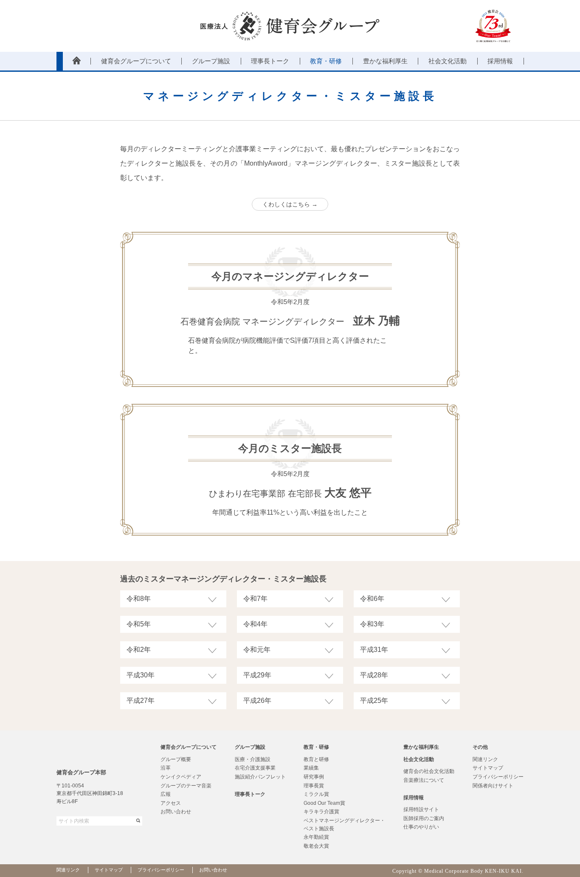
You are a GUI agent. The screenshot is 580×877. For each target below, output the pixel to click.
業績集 (311, 768)
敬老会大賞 (316, 846)
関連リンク (485, 759)
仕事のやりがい (421, 827)
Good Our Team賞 (324, 803)
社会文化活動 (418, 759)
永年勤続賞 (316, 837)
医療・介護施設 (252, 759)
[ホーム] (76, 61)
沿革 (165, 768)
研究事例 (314, 777)
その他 (480, 747)
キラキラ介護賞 (321, 812)
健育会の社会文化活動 (428, 771)
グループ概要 (175, 759)
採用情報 (413, 798)
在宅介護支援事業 (255, 768)
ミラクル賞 (316, 794)
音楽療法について (423, 780)
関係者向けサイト (493, 786)
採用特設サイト (421, 809)
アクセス (170, 803)
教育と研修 (316, 759)
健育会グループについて (188, 747)
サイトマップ (488, 768)
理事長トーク (250, 794)
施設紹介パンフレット (260, 777)
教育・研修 (316, 747)
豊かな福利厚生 (421, 747)
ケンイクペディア (180, 777)
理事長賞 (314, 786)
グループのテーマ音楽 (185, 786)
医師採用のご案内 (423, 818)
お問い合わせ (175, 812)
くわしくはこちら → (290, 204)
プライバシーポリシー (498, 777)
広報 (165, 794)
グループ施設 (250, 747)
